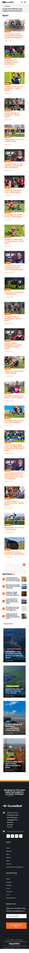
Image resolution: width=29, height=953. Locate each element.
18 (15, 569)
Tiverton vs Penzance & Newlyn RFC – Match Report (13, 88)
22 (7, 572)
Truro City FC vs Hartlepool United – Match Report (12, 62)
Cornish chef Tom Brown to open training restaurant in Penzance (12, 10)
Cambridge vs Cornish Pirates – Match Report (13, 216)
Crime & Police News (12, 686)
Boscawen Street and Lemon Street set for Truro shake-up (12, 609)
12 (24, 567)
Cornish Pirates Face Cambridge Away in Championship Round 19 (13, 267)
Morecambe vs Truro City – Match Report (14, 528)
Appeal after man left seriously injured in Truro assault (14, 691)
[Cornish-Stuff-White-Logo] (12, 805)
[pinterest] (20, 836)
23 (9, 572)
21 (24, 569)
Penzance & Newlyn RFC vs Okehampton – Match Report (14, 241)
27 (21, 572)
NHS (8, 721)
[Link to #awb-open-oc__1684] (25, 2)
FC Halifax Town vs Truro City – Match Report (14, 421)
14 (7, 569)
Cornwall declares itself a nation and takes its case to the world (12, 601)
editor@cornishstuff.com (15, 831)
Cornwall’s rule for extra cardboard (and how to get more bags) (13, 579)
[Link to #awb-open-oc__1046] (22, 2)
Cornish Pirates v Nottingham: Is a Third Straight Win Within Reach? (13, 346)
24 (12, 572)
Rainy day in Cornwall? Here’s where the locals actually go (13, 586)
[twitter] (12, 836)
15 (10, 569)
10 (18, 567)
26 (18, 572)
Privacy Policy (10, 940)
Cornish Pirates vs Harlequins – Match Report (12, 115)
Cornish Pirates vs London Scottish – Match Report (14, 503)
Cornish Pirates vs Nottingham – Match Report (12, 318)
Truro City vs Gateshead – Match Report (14, 293)
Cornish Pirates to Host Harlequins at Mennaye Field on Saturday (13, 166)
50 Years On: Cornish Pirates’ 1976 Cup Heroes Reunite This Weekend (13, 36)
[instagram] (16, 836)
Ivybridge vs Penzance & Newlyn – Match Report (14, 397)
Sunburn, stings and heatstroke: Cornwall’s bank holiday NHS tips (13, 727)
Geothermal (10, 759)
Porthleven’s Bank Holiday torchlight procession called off (12, 594)
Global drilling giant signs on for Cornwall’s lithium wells (13, 764)
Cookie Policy (18, 940)
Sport (8, 31)
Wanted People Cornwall (14, 649)
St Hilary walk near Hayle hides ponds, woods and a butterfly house (13, 616)
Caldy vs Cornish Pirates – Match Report (14, 372)
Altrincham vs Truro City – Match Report (14, 140)
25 (15, 572)
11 (21, 567)
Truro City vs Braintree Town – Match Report (13, 191)
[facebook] (8, 836)
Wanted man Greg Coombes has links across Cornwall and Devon (14, 655)
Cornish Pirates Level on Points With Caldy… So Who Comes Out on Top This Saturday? (13, 476)
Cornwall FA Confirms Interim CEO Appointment (14, 553)
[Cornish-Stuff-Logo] (8, 2)
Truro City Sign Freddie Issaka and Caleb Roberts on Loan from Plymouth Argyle (14, 447)
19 (18, 569)
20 (21, 569)
